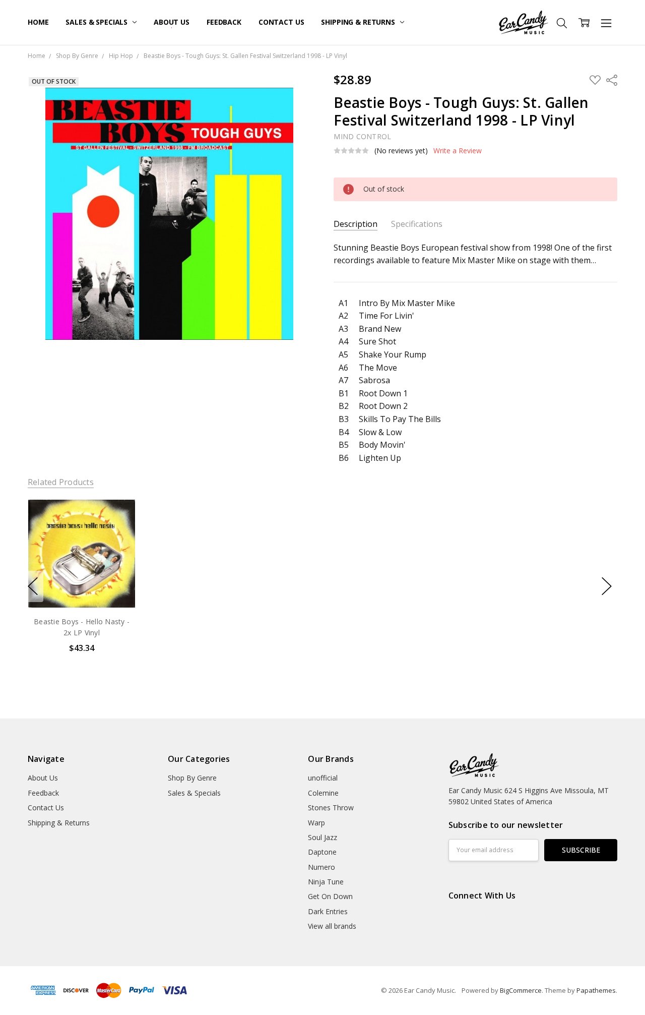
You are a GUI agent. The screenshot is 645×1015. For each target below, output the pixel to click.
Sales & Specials (98, 22)
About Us (171, 22)
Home (38, 22)
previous (32, 586)
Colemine (323, 793)
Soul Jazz (322, 837)
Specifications (416, 224)
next (606, 586)
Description (355, 224)
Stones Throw (331, 807)
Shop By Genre (192, 778)
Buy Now (81, 586)
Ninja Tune (326, 881)
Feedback (224, 22)
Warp (316, 822)
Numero (321, 867)
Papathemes (596, 990)
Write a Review (457, 151)
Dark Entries (328, 911)
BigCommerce (521, 990)
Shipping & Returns (359, 22)
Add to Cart (81, 564)
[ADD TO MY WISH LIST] (117, 533)
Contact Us (281, 22)
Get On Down (330, 896)
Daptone (322, 852)
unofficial (323, 778)
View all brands (332, 926)
